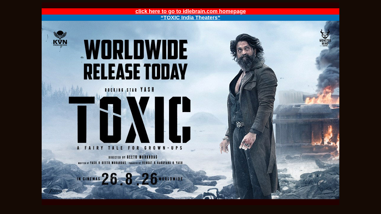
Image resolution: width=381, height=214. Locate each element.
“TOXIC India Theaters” (190, 18)
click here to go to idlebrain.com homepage (190, 11)
